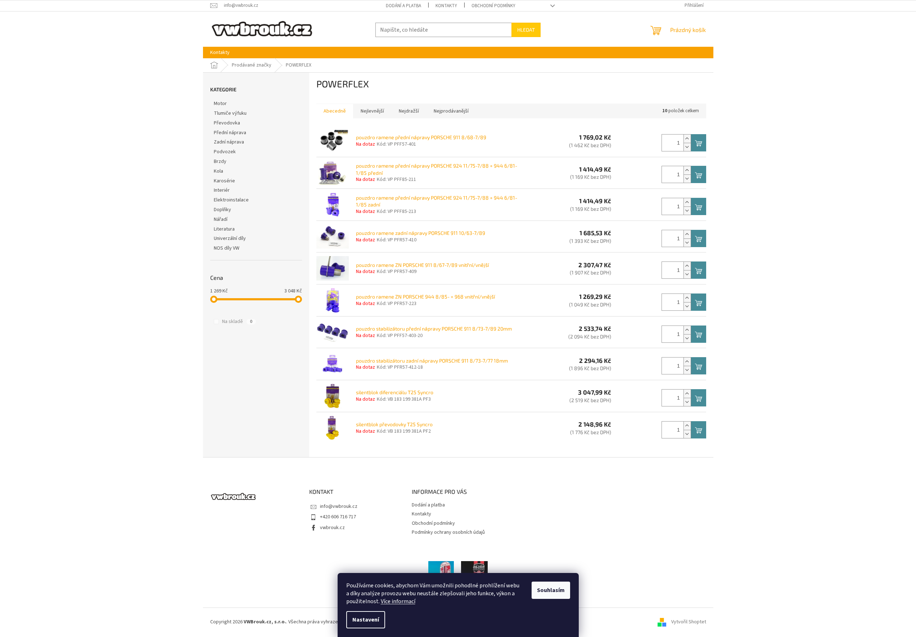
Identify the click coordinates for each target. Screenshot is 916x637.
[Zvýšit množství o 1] (687, 139)
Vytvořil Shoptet (688, 621)
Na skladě (237, 321)
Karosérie (224, 181)
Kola (218, 171)
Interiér (222, 190)
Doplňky (222, 209)
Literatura (224, 229)
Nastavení (365, 620)
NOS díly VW (226, 248)
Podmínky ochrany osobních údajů (448, 532)
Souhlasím (551, 590)
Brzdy (220, 161)
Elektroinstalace (231, 200)
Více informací (398, 601)
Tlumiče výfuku (230, 113)
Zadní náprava (229, 142)
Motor (220, 103)
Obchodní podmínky (493, 6)
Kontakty (446, 6)
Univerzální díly (230, 238)
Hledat (526, 30)
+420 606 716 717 (338, 516)
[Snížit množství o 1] (687, 147)
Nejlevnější (372, 111)
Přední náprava (230, 132)
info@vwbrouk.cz (338, 506)
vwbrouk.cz (332, 527)
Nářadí (220, 219)
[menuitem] (220, 52)
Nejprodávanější (451, 111)
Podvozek (225, 151)
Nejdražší (409, 111)
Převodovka (227, 123)
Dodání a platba (403, 6)
